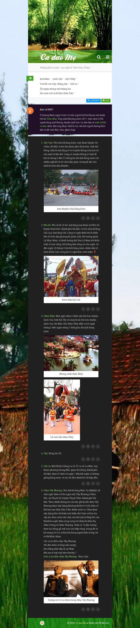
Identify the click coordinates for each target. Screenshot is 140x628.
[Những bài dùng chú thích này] (88, 218)
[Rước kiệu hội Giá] (71, 276)
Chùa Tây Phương (53, 490)
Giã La (47, 466)
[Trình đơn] (107, 57)
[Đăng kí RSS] (42, 623)
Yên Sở (47, 225)
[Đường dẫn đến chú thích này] (83, 218)
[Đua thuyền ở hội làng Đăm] (71, 188)
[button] (98, 57)
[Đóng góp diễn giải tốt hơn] (93, 218)
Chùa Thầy (49, 316)
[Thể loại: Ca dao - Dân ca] (29, 79)
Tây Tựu (48, 142)
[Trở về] (98, 218)
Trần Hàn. (51, 118)
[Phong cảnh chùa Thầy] (71, 353)
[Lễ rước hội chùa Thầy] (62, 406)
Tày (46, 453)
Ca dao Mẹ (61, 57)
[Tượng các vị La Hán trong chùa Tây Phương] (71, 578)
